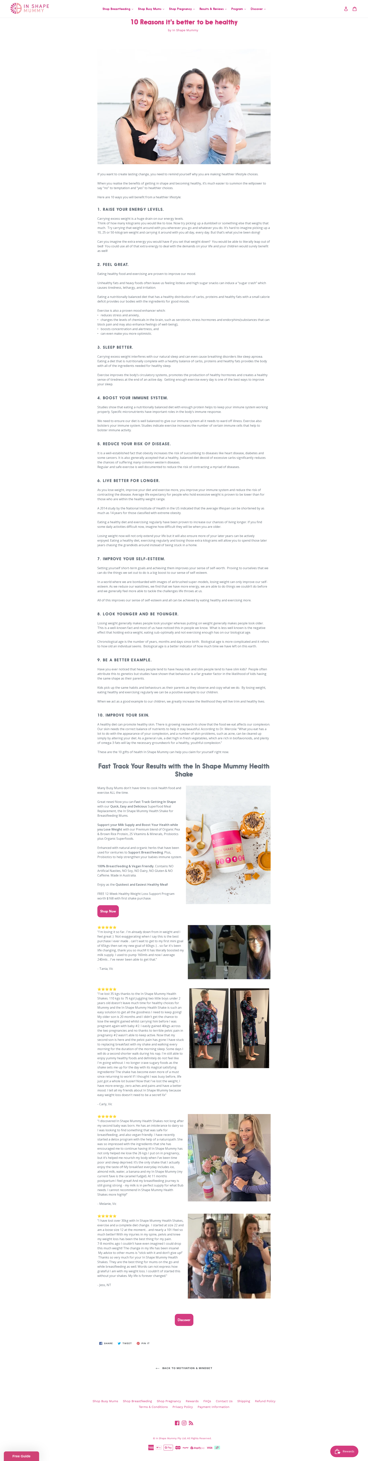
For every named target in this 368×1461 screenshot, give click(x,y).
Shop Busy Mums (150, 9)
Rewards (192, 1401)
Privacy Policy (182, 1407)
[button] (21, 1456)
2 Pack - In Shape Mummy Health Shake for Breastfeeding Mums (47, 1444)
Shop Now (108, 911)
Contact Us (224, 1401)
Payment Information (213, 1407)
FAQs (207, 1401)
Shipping (243, 1401)
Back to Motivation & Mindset (186, 1368)
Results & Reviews (212, 9)
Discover (257, 9)
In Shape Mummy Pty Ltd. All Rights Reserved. (183, 1438)
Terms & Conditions (153, 1407)
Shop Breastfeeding (117, 9)
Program (237, 9)
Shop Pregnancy (181, 9)
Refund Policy (265, 1401)
